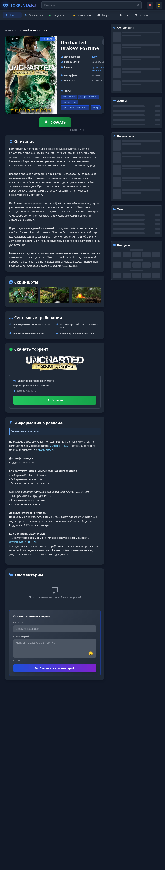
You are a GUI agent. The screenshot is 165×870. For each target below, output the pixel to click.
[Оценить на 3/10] (20, 110)
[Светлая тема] (159, 5)
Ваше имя (18, 622)
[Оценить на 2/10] (16, 110)
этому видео (45, 450)
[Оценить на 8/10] (41, 110)
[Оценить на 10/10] (50, 110)
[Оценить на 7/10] (37, 110)
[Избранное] (150, 5)
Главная (9, 30)
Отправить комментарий (57, 668)
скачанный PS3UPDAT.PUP (25, 542)
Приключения (99, 67)
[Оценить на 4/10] (25, 110)
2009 (94, 56)
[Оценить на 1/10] (12, 110)
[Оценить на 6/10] (33, 110)
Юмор (95, 107)
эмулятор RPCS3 (58, 446)
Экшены (96, 70)
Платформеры (69, 102)
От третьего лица (88, 96)
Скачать (57, 400)
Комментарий (21, 636)
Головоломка (69, 96)
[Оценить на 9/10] (46, 110)
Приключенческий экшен (75, 107)
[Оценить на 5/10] (29, 110)
